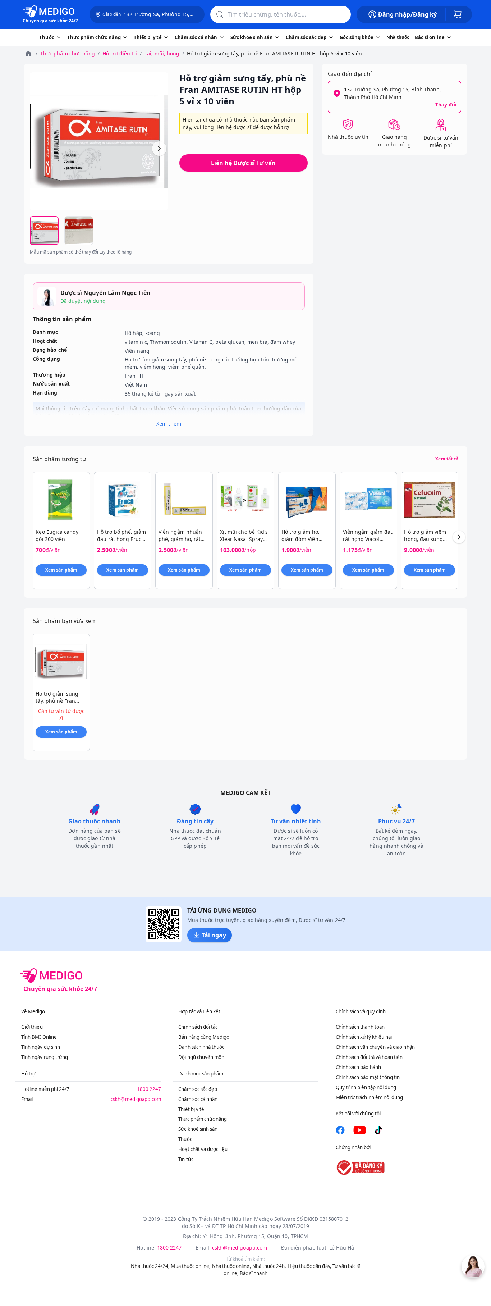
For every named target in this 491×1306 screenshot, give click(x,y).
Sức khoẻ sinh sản (197, 1129)
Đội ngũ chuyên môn (201, 1057)
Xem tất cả (446, 459)
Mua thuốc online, (191, 1266)
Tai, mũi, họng (161, 53)
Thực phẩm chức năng (67, 53)
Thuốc (185, 1139)
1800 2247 (149, 1089)
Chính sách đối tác (197, 1027)
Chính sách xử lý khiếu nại (364, 1037)
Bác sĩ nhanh (253, 1273)
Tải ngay (214, 935)
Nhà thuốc (397, 37)
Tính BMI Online (39, 1037)
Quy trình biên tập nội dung (366, 1087)
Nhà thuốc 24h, (269, 1266)
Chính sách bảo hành (358, 1067)
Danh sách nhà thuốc (201, 1047)
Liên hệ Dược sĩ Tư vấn (243, 163)
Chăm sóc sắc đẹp (197, 1089)
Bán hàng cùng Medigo (203, 1037)
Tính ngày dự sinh (40, 1047)
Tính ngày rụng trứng (44, 1057)
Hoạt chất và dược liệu (202, 1149)
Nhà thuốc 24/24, (150, 1266)
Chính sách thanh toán (360, 1027)
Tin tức (185, 1159)
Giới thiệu (32, 1027)
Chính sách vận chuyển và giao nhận (375, 1047)
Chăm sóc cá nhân (197, 1099)
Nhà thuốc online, (231, 1266)
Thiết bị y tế (191, 1109)
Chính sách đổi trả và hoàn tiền (369, 1057)
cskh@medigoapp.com (136, 1099)
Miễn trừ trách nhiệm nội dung (369, 1097)
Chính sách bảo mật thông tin (368, 1077)
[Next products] (459, 537)
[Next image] (159, 148)
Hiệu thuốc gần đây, (309, 1266)
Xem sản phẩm (61, 570)
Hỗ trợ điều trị (119, 53)
